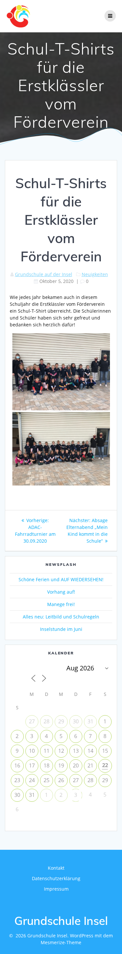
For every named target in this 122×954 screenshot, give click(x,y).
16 (17, 765)
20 (76, 765)
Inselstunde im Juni (61, 629)
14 (90, 750)
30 (76, 721)
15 (105, 750)
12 (61, 750)
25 (46, 780)
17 (32, 765)
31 (90, 721)
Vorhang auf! (61, 592)
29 (61, 721)
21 (90, 765)
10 (32, 750)
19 (61, 765)
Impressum (56, 889)
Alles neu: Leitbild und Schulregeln (61, 617)
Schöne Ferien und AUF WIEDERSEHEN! (61, 579)
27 (32, 721)
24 (32, 780)
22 (105, 765)
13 (76, 750)
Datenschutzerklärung (56, 878)
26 (61, 780)
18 (46, 765)
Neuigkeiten (95, 274)
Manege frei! (61, 604)
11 (46, 750)
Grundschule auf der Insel (43, 274)
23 (17, 780)
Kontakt (56, 868)
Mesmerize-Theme (61, 942)
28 (46, 721)
